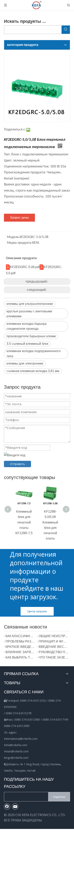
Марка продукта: (19, 243)
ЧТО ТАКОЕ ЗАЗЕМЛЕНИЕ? (54, 657)
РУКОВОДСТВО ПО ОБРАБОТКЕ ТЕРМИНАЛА (54, 652)
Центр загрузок (37, 611)
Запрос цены (19, 217)
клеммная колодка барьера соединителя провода (27, 326)
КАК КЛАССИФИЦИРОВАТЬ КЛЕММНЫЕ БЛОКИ (21, 636)
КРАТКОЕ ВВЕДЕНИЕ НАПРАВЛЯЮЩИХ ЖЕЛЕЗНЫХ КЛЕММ (21, 646)
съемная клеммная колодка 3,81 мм (33, 371)
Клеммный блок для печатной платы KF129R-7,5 (24, 522)
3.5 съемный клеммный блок (27, 343)
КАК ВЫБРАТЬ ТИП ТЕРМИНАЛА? (21, 657)
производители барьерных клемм (31, 336)
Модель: (13, 237)
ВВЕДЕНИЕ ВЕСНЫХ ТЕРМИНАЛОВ (54, 646)
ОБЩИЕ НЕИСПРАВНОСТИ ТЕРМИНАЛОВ (54, 636)
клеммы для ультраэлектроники (30, 303)
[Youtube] (15, 806)
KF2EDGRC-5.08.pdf (25, 267)
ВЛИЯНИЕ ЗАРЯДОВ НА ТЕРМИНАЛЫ (21, 652)
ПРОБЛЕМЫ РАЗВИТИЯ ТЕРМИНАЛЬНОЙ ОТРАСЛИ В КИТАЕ (21, 641)
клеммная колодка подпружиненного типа (34, 353)
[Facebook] (7, 806)
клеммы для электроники (25, 363)
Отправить (17, 464)
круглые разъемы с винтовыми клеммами (29, 314)
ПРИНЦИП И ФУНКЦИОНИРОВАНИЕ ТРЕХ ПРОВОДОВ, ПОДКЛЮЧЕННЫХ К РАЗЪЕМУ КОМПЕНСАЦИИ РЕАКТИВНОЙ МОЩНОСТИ (54, 641)
